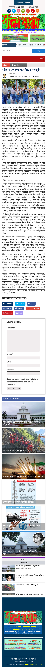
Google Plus (34, 308)
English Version (23, 3)
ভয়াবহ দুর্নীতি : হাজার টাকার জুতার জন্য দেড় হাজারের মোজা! (21, 526)
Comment (11, 328)
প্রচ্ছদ (7, 65)
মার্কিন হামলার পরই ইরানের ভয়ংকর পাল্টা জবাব (23, 476)
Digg (32, 304)
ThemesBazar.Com (33, 664)
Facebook (8, 304)
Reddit (20, 308)
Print (20, 313)
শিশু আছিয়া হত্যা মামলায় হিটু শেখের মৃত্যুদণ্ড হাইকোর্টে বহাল (21, 423)
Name (10, 354)
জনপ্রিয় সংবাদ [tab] (24, 563)
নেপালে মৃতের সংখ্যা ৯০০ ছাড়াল (16, 450)
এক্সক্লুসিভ (17, 65)
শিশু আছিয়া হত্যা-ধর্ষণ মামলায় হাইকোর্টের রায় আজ (22, 552)
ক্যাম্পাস (23, 65)
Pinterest (8, 313)
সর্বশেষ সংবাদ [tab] (23, 559)
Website (10, 369)
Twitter (21, 304)
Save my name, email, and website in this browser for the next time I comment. (22, 382)
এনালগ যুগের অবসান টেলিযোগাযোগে (18, 502)
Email (9, 362)
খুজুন (38, 51)
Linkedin (7, 308)
